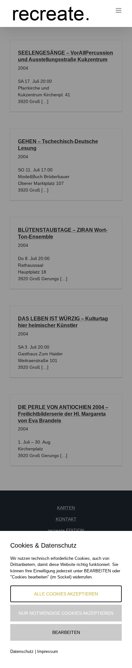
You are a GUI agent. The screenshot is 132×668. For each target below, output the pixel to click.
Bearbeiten (66, 632)
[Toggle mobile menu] (119, 10)
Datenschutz (22, 651)
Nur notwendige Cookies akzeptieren (66, 613)
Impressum (47, 651)
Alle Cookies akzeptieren (66, 593)
